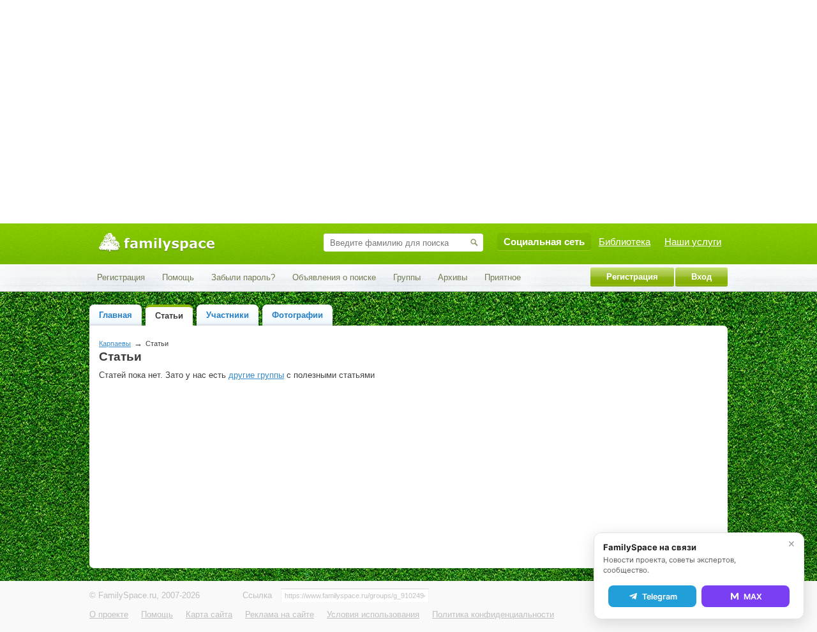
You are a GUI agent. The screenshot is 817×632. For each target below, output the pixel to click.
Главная (115, 315)
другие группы (256, 375)
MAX (753, 596)
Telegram (659, 596)
